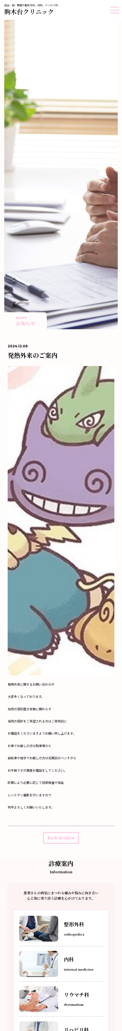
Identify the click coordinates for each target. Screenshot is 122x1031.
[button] (114, 10)
